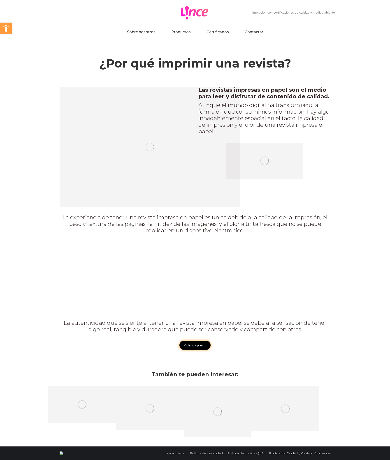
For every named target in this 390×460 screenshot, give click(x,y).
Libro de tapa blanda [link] (285, 408)
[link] (6, 28)
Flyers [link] (150, 408)
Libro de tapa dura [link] (82, 404)
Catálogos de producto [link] (217, 411)
